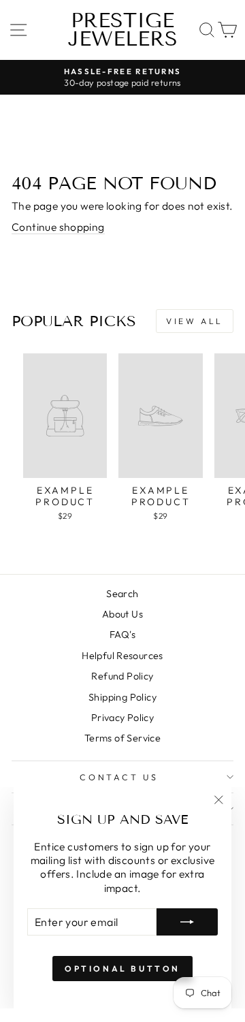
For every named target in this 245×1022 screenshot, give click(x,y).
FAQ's (122, 634)
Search (122, 594)
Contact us (119, 776)
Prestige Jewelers (123, 29)
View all (194, 321)
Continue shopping (58, 227)
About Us (122, 614)
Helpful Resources (122, 656)
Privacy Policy (122, 718)
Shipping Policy (122, 697)
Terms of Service (122, 738)
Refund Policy (122, 676)
